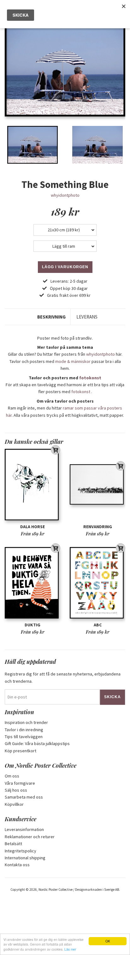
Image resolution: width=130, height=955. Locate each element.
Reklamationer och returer (30, 836)
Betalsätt (13, 843)
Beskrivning (51, 317)
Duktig (32, 625)
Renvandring (97, 526)
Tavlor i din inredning (24, 729)
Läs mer (70, 949)
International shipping (25, 858)
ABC (98, 625)
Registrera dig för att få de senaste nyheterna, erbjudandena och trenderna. (63, 677)
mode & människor (73, 361)
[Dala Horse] (32, 485)
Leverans (87, 317)
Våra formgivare (20, 783)
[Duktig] (32, 583)
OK (107, 941)
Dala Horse (32, 526)
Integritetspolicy (20, 851)
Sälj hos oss (16, 790)
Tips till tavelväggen (24, 736)
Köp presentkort (20, 751)
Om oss (12, 776)
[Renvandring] (97, 485)
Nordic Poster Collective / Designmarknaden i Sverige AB (78, 889)
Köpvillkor (14, 804)
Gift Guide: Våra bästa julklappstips (37, 743)
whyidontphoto (65, 195)
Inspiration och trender (26, 722)
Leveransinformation (24, 829)
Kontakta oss (17, 864)
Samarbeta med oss (24, 797)
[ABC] (97, 583)
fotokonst (90, 378)
